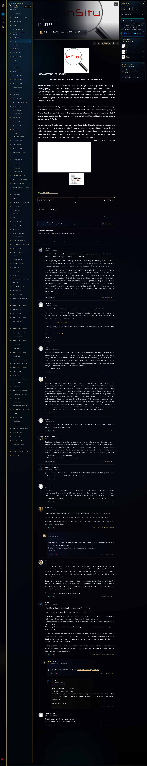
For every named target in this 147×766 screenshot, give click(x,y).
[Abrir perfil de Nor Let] (40, 604)
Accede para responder (105, 297)
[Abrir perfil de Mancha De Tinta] (40, 438)
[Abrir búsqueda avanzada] (142, 14)
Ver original (64, 663)
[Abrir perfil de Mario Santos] (44, 661)
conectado (54, 233)
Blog (39, 20)
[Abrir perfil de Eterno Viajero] (40, 562)
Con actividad (112, 241)
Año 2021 (44, 20)
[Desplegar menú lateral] (4, 2)
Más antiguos (98, 241)
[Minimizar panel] (143, 3)
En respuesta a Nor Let (54, 666)
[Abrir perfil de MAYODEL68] (40, 509)
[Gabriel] (40, 420)
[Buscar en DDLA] (123, 14)
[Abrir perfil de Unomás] (40, 379)
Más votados (104, 241)
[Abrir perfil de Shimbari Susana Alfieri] (40, 468)
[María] (40, 348)
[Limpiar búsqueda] (64, 242)
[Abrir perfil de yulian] (44, 534)
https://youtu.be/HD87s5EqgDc (56, 333)
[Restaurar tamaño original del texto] (102, 43)
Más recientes (91, 241)
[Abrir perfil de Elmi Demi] (40, 249)
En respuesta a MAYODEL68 (55, 539)
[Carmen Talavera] (40, 714)
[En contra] (51, 297)
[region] (133, 382)
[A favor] (46, 297)
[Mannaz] (40, 486)
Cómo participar (108, 224)
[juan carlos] (40, 304)
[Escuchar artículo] (109, 43)
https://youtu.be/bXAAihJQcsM (56, 322)
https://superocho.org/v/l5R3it (88, 670)
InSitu (50, 20)
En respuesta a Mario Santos (60, 684)
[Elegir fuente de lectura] (106, 43)
